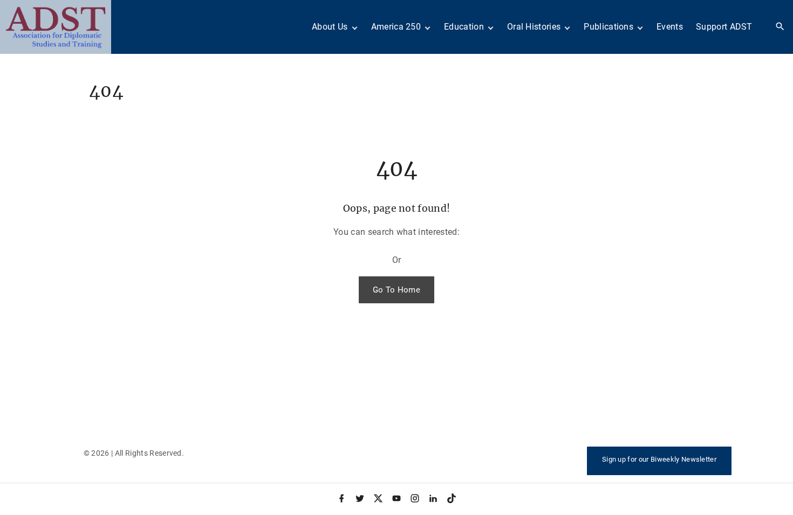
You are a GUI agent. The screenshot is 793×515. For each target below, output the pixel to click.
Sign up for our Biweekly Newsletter (659, 459)
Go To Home (396, 290)
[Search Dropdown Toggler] (780, 27)
